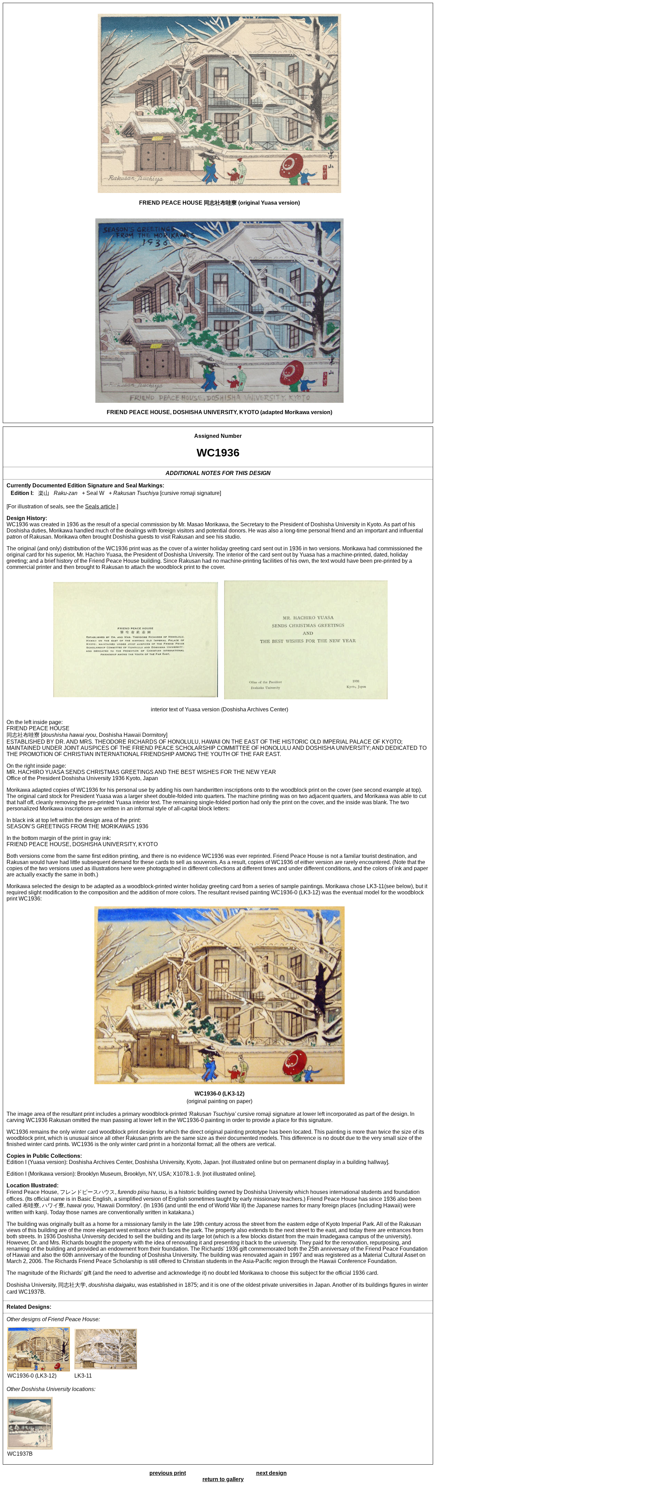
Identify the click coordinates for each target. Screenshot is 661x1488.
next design (271, 1473)
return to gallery (223, 1479)
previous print (167, 1473)
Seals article (100, 506)
